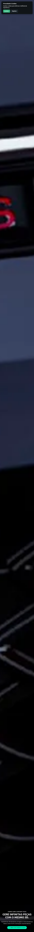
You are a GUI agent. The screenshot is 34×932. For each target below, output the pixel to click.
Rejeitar (14, 11)
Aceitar (6, 11)
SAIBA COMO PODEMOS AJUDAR (17, 927)
